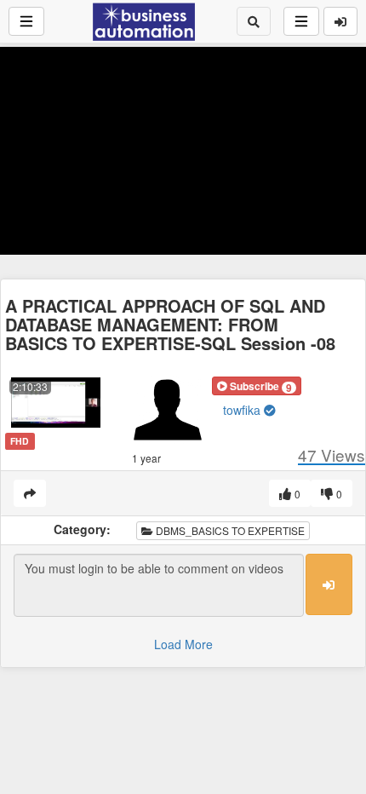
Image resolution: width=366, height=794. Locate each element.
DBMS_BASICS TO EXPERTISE (229, 530)
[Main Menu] (26, 21)
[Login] (340, 21)
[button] (256, 386)
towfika (243, 409)
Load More (183, 644)
